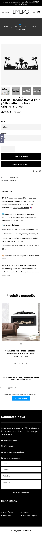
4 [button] (22, 363)
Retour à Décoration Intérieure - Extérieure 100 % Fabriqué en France (22, 378)
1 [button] (19, 97)
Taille (3, 122)
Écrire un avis (23, 399)
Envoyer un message (21, 493)
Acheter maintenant (21, 164)
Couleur (4, 133)
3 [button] (19, 363)
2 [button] (22, 97)
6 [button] (26, 363)
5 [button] (24, 363)
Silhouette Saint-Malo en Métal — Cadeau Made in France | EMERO (21, 352)
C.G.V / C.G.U (8, 512)
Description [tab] (7, 191)
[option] (21, 334)
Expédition (7, 515)
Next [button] (39, 91)
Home (20, 25)
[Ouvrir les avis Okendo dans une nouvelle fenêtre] (8, 388)
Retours (26, 512)
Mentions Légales (30, 515)
